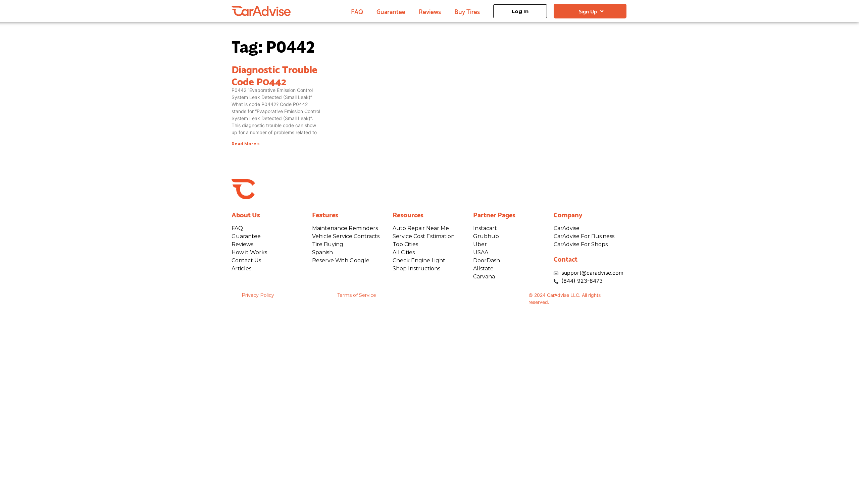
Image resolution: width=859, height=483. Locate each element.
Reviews (430, 11)
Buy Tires (467, 11)
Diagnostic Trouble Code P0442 (274, 74)
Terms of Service (356, 295)
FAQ (357, 11)
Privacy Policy (258, 295)
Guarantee (390, 11)
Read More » (246, 143)
